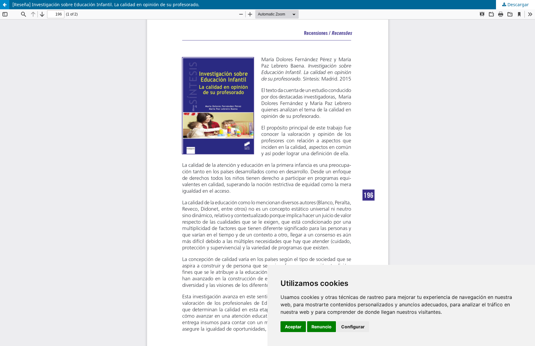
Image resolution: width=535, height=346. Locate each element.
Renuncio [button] (321, 326)
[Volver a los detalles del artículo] (4, 4)
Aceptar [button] (293, 326)
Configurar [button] (353, 326)
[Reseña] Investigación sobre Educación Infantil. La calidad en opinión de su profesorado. (105, 4)
